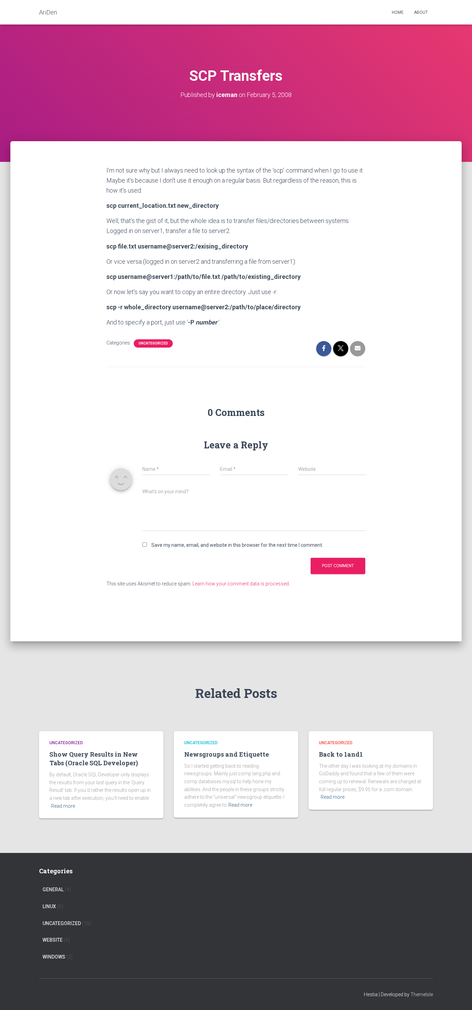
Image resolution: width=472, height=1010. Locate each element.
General (53, 889)
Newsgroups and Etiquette (226, 754)
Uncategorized (153, 343)
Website (53, 940)
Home (398, 12)
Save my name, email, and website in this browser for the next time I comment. (237, 545)
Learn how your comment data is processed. (241, 583)
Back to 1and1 (341, 754)
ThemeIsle (421, 994)
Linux (49, 906)
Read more (63, 806)
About (421, 12)
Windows (54, 957)
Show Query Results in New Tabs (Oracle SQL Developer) (93, 758)
